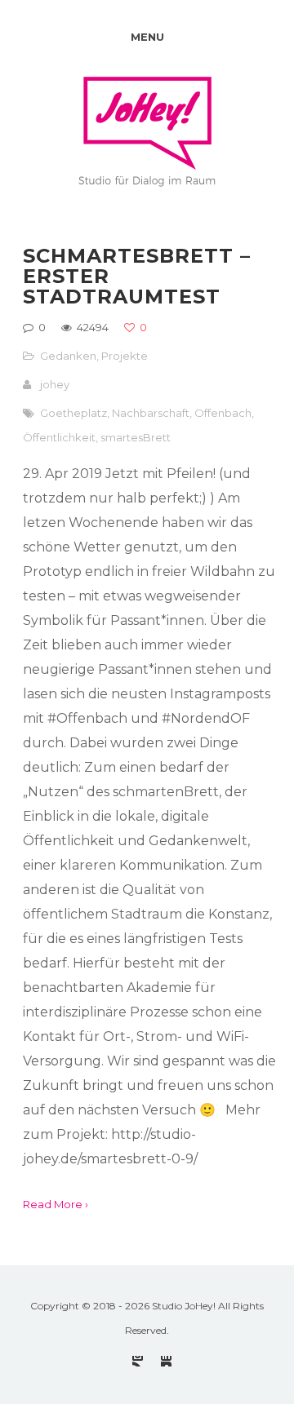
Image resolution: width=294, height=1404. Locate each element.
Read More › (55, 1204)
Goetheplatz (73, 412)
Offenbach (223, 412)
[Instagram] (137, 1361)
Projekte (124, 355)
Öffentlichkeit (59, 437)
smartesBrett (135, 437)
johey (54, 384)
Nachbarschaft (150, 412)
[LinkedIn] (166, 1361)
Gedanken (68, 355)
